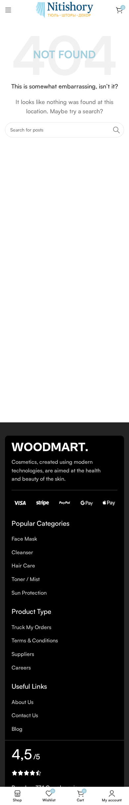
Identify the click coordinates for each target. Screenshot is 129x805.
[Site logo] (64, 9)
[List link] (64, 539)
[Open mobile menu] (8, 10)
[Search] (116, 129)
